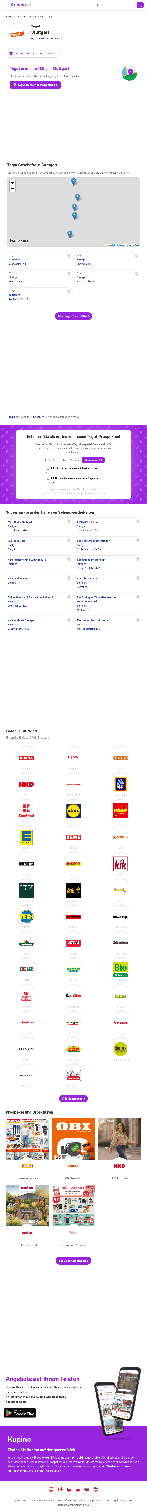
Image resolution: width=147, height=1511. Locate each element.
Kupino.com (96, 1490)
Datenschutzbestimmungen (73, 1505)
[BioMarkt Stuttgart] (120, 970)
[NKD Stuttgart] (26, 784)
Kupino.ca (60, 1490)
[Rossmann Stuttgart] (73, 758)
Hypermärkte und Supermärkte (48, 38)
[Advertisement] (73, 125)
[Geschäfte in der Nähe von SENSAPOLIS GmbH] (108, 526)
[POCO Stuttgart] (73, 864)
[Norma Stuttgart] (26, 758)
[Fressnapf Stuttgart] (73, 1075)
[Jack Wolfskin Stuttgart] (73, 890)
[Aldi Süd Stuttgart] (120, 784)
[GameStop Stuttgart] (73, 996)
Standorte (20, 16)
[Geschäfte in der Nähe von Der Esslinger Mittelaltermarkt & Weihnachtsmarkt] (108, 603)
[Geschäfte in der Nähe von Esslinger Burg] (39, 545)
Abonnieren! (92, 460)
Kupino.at (51, 1490)
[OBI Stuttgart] (120, 758)
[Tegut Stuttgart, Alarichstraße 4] (39, 260)
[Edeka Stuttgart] (26, 837)
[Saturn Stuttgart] (26, 864)
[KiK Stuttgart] (120, 864)
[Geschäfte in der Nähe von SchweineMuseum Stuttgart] (108, 545)
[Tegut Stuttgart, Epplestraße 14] (107, 260)
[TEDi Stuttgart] (26, 917)
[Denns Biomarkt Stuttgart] (120, 1049)
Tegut (12, 416)
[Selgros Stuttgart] (26, 996)
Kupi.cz (69, 1490)
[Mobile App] (20, 1414)
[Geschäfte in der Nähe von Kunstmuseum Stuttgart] (108, 564)
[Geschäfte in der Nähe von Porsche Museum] (108, 583)
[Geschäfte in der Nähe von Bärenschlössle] (39, 583)
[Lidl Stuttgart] (73, 811)
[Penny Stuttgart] (120, 811)
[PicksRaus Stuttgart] (120, 943)
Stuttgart (32, 16)
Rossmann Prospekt (73, 1217)
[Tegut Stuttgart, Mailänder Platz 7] (39, 295)
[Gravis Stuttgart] (120, 996)
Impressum (96, 1500)
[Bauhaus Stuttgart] (120, 1023)
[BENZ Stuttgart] (26, 970)
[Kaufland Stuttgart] (26, 811)
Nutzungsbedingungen (119, 1500)
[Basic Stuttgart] (120, 890)
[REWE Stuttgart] (73, 837)
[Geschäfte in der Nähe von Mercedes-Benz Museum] (108, 624)
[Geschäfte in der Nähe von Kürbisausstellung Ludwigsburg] (39, 564)
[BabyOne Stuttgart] (73, 1023)
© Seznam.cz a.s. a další (128, 244)
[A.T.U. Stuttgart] (73, 943)
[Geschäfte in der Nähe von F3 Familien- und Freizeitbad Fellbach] (39, 603)
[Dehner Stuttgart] (26, 943)
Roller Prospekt (27, 1217)
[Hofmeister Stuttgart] (26, 1023)
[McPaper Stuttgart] (73, 917)
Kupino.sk (87, 1490)
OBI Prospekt (73, 1150)
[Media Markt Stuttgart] (73, 784)
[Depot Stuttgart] (26, 890)
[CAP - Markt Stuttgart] (73, 1049)
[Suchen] (140, 5)
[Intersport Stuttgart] (26, 1075)
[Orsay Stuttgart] (26, 1049)
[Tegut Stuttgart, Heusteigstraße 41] (39, 278)
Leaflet (111, 244)
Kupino (9, 16)
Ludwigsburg (37, 416)
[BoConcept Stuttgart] (120, 917)
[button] (33, 53)
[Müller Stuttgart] (120, 837)
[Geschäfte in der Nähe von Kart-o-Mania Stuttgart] (39, 624)
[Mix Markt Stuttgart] (73, 970)
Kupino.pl (78, 1490)
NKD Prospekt (119, 1150)
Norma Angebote (27, 1150)
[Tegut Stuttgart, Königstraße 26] (107, 278)
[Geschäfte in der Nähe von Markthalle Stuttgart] (39, 526)
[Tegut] (17, 34)
